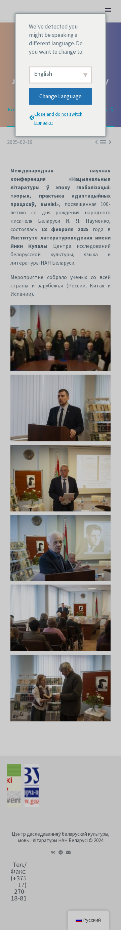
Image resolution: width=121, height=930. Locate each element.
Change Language (60, 96)
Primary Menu (108, 10)
